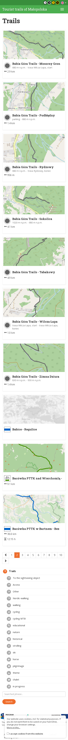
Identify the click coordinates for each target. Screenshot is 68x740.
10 (60, 555)
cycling (16, 611)
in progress (18, 686)
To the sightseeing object (26, 577)
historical (17, 638)
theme (16, 672)
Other (15, 591)
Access (16, 584)
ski (13, 652)
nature (16, 632)
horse (15, 659)
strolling (16, 645)
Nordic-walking (20, 598)
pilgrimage (18, 666)
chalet (15, 679)
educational (18, 625)
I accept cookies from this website (26, 733)
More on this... (13, 727)
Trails (12, 571)
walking (16, 605)
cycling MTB (19, 618)
